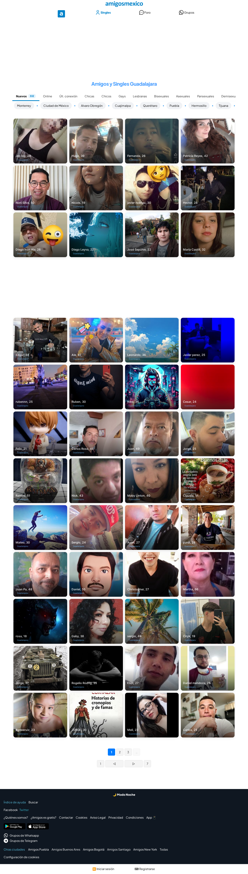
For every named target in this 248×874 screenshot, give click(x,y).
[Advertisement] (124, 46)
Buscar (33, 802)
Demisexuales (231, 96)
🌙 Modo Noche (124, 794)
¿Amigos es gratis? (43, 817)
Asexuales (183, 96)
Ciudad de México (56, 106)
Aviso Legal (98, 817)
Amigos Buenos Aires (66, 849)
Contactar (66, 817)
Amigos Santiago (119, 849)
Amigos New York (145, 849)
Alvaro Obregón (92, 106)
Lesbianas (140, 96)
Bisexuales (161, 96)
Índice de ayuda (15, 802)
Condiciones (135, 817)
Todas (164, 849)
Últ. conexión (68, 96)
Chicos (106, 96)
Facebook (11, 810)
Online (47, 96)
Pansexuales (205, 96)
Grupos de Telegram (24, 841)
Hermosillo (199, 106)
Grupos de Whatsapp (24, 835)
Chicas (89, 96)
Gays (122, 96)
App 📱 (151, 817)
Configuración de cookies (21, 857)
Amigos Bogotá (93, 849)
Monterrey (24, 106)
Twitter (24, 810)
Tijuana (223, 106)
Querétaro (150, 106)
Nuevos (25, 96)
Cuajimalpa (123, 106)
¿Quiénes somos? (16, 817)
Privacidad (115, 817)
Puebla (174, 106)
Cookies (81, 817)
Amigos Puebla (38, 849)
